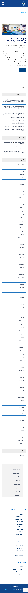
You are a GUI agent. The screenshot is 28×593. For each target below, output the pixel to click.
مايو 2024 (22, 247)
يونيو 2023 (22, 284)
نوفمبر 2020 (21, 351)
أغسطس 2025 (21, 201)
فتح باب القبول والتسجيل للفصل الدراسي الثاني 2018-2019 (15, 40)
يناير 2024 (22, 261)
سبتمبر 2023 (21, 274)
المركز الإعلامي (16, 473)
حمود (23, 151)
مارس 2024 (21, 254)
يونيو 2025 (22, 208)
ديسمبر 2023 (21, 264)
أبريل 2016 (22, 400)
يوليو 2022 (22, 317)
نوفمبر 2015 (21, 407)
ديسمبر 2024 (21, 224)
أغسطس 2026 (21, 164)
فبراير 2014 (22, 434)
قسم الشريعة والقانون (18, 572)
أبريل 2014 (22, 430)
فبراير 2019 (22, 360)
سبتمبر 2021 (21, 334)
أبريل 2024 (22, 251)
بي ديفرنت (11, 586)
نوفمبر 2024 (21, 228)
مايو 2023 (22, 287)
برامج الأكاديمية (17, 480)
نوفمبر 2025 (21, 191)
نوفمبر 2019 (21, 354)
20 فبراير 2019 (22, 45)
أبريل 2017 (22, 387)
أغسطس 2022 (21, 314)
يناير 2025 (22, 221)
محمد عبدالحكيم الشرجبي (19, 142)
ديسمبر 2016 (21, 394)
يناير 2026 (22, 184)
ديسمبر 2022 (21, 301)
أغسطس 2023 (21, 277)
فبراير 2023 (22, 294)
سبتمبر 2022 (21, 311)
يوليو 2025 (22, 204)
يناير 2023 (22, 297)
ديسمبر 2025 (21, 188)
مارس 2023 (21, 291)
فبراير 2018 (22, 377)
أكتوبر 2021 (21, 331)
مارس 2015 (21, 417)
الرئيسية (19, 466)
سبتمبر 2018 (21, 370)
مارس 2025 (21, 214)
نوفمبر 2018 (21, 367)
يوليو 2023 (22, 281)
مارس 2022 (21, 321)
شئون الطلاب (18, 491)
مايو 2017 (22, 384)
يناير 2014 (22, 437)
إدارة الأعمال (20, 567)
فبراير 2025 (22, 218)
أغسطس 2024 (21, 237)
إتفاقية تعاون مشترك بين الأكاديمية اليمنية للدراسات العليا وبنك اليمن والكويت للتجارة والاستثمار (13, 152)
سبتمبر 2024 (21, 234)
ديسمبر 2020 (21, 347)
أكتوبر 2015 (21, 410)
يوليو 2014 (22, 427)
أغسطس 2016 (21, 397)
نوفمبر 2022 (21, 304)
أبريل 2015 (22, 414)
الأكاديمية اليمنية (9, 45)
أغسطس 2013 (21, 440)
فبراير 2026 (22, 181)
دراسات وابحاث (17, 488)
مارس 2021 (21, 341)
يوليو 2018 (22, 374)
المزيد (22, 70)
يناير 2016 (22, 404)
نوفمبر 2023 (21, 267)
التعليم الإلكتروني (19, 548)
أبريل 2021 (22, 337)
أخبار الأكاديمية (22, 47)
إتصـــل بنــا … (17, 495)
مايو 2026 (22, 174)
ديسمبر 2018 (21, 364)
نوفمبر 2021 (21, 327)
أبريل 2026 (22, 178)
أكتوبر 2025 (21, 194)
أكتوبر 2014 (21, 424)
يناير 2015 (22, 420)
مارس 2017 (21, 390)
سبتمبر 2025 (21, 198)
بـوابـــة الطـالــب (19, 545)
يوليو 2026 (22, 168)
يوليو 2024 (22, 241)
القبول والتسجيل (17, 477)
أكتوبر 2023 (21, 271)
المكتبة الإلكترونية (19, 555)
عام (23, 459)
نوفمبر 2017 (21, 380)
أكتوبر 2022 (21, 307)
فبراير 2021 (22, 344)
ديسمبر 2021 (21, 324)
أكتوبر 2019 (21, 357)
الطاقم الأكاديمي (17, 484)
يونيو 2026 (22, 171)
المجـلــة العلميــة (19, 553)
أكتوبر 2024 (21, 231)
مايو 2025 (22, 211)
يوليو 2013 (22, 444)
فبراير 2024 (22, 257)
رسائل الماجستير (20, 550)
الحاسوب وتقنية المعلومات (17, 569)
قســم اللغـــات (20, 574)
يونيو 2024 (22, 244)
